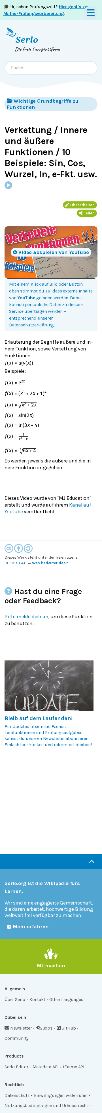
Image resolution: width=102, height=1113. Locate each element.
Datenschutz (17, 1095)
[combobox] (51, 68)
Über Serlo (15, 999)
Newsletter (21, 1028)
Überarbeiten (82, 205)
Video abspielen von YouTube (53, 252)
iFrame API (73, 1066)
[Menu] (90, 12)
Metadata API (46, 1066)
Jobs (47, 1028)
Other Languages (66, 999)
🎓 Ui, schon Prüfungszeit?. (46, 10)
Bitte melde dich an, (27, 616)
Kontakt (37, 999)
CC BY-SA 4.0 (16, 563)
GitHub (68, 1028)
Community (16, 1038)
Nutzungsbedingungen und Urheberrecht (46, 1105)
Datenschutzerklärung (31, 324)
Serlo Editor (16, 1066)
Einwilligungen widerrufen (61, 1095)
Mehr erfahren (31, 926)
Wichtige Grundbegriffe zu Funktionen (42, 104)
